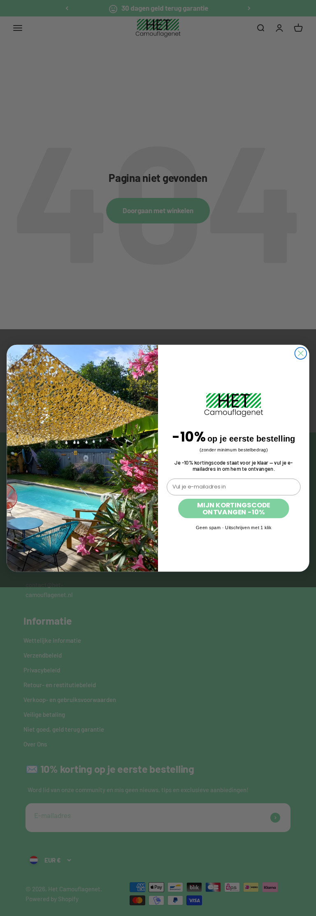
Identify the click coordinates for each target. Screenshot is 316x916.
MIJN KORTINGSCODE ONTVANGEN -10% (233, 508)
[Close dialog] (301, 353)
